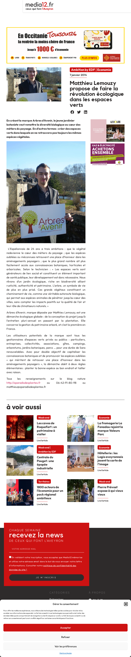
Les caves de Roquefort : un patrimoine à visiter (47, 428)
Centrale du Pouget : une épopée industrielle (45, 462)
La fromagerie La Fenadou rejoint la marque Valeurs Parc (110, 428)
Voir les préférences (66, 646)
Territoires (43, 481)
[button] (126, 604)
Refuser (65, 637)
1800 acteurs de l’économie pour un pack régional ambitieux (50, 492)
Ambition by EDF (83, 70)
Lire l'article (42, 440)
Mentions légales (66, 653)
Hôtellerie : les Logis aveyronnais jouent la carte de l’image (110, 458)
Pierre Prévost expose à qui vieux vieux (110, 490)
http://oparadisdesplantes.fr (23, 382)
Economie (104, 70)
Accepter (65, 627)
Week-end (43, 417)
